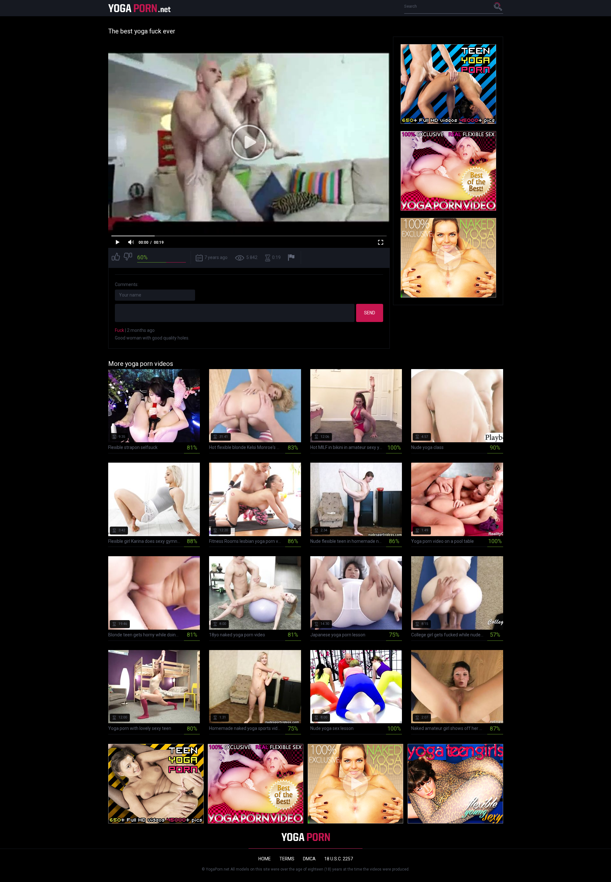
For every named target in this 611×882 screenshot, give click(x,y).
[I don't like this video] (127, 257)
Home (264, 858)
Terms (286, 858)
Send (369, 312)
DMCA (309, 858)
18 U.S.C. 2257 (338, 858)
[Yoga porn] (140, 8)
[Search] (498, 6)
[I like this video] (115, 257)
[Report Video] (292, 257)
